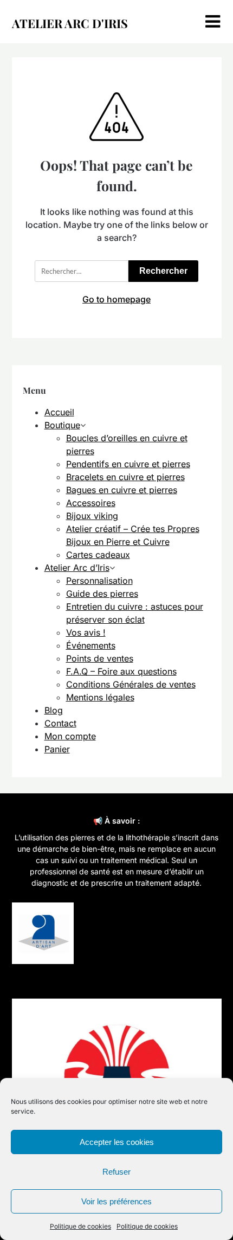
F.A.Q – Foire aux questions (121, 671)
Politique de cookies (80, 1226)
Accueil (59, 412)
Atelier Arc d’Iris (76, 567)
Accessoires (90, 502)
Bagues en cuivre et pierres (121, 489)
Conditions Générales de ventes (131, 684)
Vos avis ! (86, 632)
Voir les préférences (116, 1201)
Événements (90, 645)
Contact (60, 723)
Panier (57, 749)
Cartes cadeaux (98, 554)
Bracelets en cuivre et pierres (125, 476)
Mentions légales (100, 697)
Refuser (116, 1171)
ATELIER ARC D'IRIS (70, 23)
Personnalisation (99, 580)
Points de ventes (99, 658)
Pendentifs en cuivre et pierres (128, 464)
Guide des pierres (102, 593)
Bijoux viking (92, 515)
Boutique (62, 425)
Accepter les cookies (117, 1142)
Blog (53, 710)
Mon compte (70, 736)
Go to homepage (116, 299)
